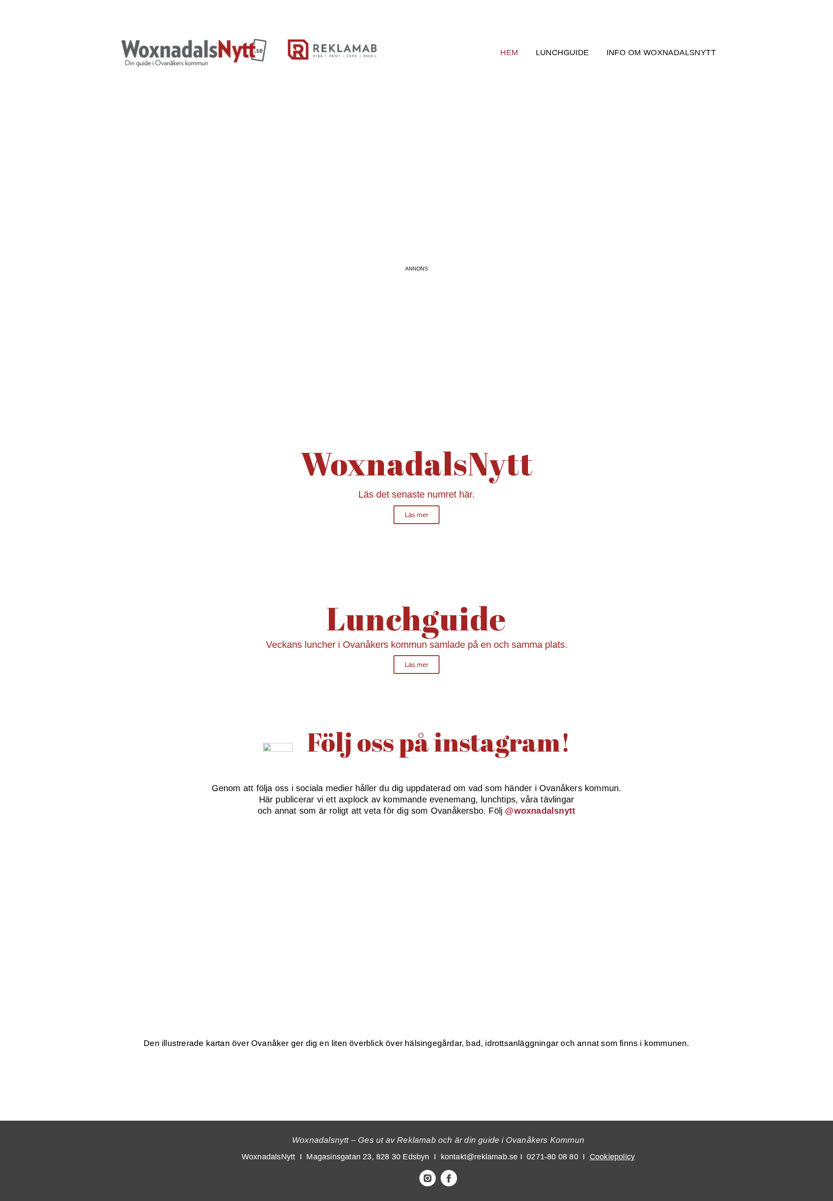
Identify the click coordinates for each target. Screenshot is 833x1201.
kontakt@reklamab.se (479, 1156)
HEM (509, 52)
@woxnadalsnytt (540, 810)
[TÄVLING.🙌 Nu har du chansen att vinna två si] (216, 877)
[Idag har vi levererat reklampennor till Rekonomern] (350, 877)
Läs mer (416, 514)
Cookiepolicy (612, 1156)
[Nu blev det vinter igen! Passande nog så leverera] (350, 954)
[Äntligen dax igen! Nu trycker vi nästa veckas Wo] (483, 877)
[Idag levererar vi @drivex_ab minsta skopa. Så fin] (617, 954)
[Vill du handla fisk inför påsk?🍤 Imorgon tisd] (483, 954)
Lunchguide (562, 52)
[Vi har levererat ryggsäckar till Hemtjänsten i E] (617, 877)
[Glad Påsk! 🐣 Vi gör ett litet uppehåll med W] (216, 954)
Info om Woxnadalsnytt (661, 52)
